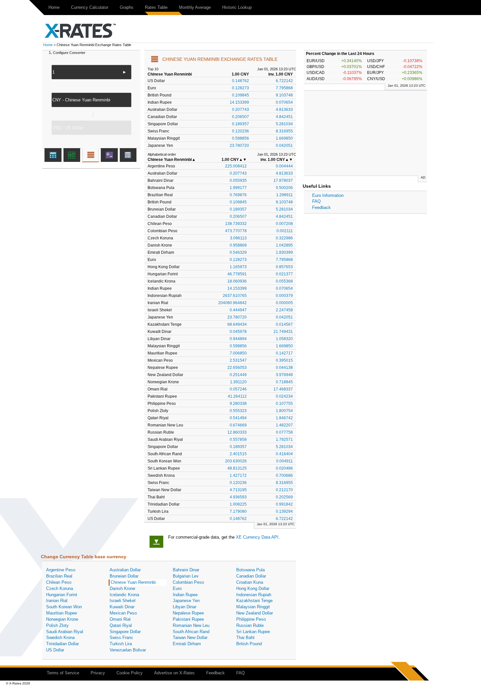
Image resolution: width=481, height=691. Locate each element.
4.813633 (284, 109)
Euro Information (328, 195)
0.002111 (284, 231)
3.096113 (238, 238)
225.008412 (236, 166)
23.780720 (239, 145)
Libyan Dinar (184, 606)
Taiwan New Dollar (190, 637)
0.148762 (240, 80)
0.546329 (238, 252)
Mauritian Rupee (61, 613)
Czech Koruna (59, 588)
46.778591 (237, 274)
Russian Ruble (250, 625)
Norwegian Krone (62, 619)
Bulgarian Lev (186, 576)
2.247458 (284, 310)
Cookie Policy (129, 672)
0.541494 (238, 418)
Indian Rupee (185, 594)
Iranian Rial (56, 600)
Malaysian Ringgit (253, 606)
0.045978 (238, 331)
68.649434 (237, 324)
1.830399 (284, 252)
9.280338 (238, 403)
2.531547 (238, 360)
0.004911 (284, 461)
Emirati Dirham (187, 643)
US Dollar (55, 650)
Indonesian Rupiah (253, 594)
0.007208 (284, 223)
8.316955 (284, 131)
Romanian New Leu (191, 625)
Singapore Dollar (125, 631)
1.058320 (284, 339)
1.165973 (238, 267)
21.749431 (283, 331)
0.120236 (240, 131)
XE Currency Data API (257, 537)
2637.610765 (235, 295)
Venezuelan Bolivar (128, 650)
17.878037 (283, 180)
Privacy (98, 672)
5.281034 (284, 124)
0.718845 (284, 382)
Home (54, 7)
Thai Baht (245, 637)
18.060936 (237, 281)
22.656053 (237, 367)
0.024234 (284, 396)
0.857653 (284, 267)
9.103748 (284, 95)
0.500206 (284, 187)
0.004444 (284, 166)
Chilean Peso (58, 582)
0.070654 (284, 102)
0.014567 (284, 324)
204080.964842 (232, 303)
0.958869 (238, 245)
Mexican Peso (123, 613)
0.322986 (284, 238)
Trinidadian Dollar (62, 643)
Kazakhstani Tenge (254, 600)
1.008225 (238, 504)
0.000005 (284, 303)
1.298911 (284, 195)
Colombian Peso (188, 582)
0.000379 (284, 295)
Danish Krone (122, 588)
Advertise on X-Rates (174, 672)
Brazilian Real (59, 576)
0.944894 (238, 339)
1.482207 (284, 425)
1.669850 (284, 138)
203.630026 (236, 461)
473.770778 (236, 231)
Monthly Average (195, 7)
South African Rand (191, 631)
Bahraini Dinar (186, 569)
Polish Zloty (57, 625)
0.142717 (284, 353)
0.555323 (238, 410)
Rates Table (156, 7)
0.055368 (284, 281)
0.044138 (284, 367)
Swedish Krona (60, 637)
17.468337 (283, 389)
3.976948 (284, 374)
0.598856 (240, 138)
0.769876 (238, 195)
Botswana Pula (250, 569)
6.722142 (284, 80)
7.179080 (238, 511)
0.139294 (284, 511)
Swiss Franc (121, 637)
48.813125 (237, 468)
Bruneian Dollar (124, 576)
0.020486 (284, 468)
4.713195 (238, 490)
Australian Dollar (125, 569)
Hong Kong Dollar (252, 588)
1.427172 (238, 475)
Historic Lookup (237, 7)
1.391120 (238, 382)
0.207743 (240, 109)
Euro (177, 588)
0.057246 (238, 389)
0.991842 (284, 504)
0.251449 (238, 374)
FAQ (316, 201)
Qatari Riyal (121, 625)
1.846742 (284, 418)
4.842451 (284, 116)
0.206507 (240, 116)
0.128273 (240, 88)
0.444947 (238, 310)
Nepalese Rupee (188, 613)
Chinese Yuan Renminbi (133, 582)
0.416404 (284, 454)
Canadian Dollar (251, 576)
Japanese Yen (186, 600)
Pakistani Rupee (188, 619)
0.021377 (284, 274)
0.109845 (240, 95)
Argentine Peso (60, 569)
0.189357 (240, 124)
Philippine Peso (251, 619)
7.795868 (284, 88)
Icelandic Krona (124, 594)
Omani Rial (120, 619)
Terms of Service (63, 672)
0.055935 (238, 180)
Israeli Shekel (122, 600)
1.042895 (284, 245)
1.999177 (238, 187)
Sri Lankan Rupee (253, 631)
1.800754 (284, 410)
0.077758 (284, 432)
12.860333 (237, 432)
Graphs (127, 7)
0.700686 (284, 475)
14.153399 (239, 102)
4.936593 (238, 497)
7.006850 (238, 353)
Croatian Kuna (249, 582)
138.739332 (236, 223)
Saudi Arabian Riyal (64, 631)
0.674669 (238, 425)
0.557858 (238, 439)
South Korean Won (64, 606)
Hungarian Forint (61, 594)
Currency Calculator (89, 7)
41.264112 (237, 396)
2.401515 (238, 454)
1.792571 (284, 439)
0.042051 (284, 145)
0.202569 (284, 497)
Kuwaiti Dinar (122, 606)
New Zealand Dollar (254, 613)
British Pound (249, 643)
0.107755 (284, 403)
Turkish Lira (121, 643)
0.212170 (284, 490)
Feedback (321, 207)
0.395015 (284, 360)
